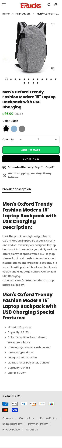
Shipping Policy (12, 424)
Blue (14, 129)
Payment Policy (38, 424)
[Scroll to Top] (56, 431)
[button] (56, 4)
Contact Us (26, 418)
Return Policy (48, 418)
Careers (7, 418)
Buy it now (31, 158)
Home (6, 13)
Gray (22, 129)
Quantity (8, 139)
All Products (23, 13)
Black (6, 129)
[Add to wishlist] (52, 24)
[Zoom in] (52, 68)
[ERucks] (31, 5)
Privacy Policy (11, 429)
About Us (32, 429)
